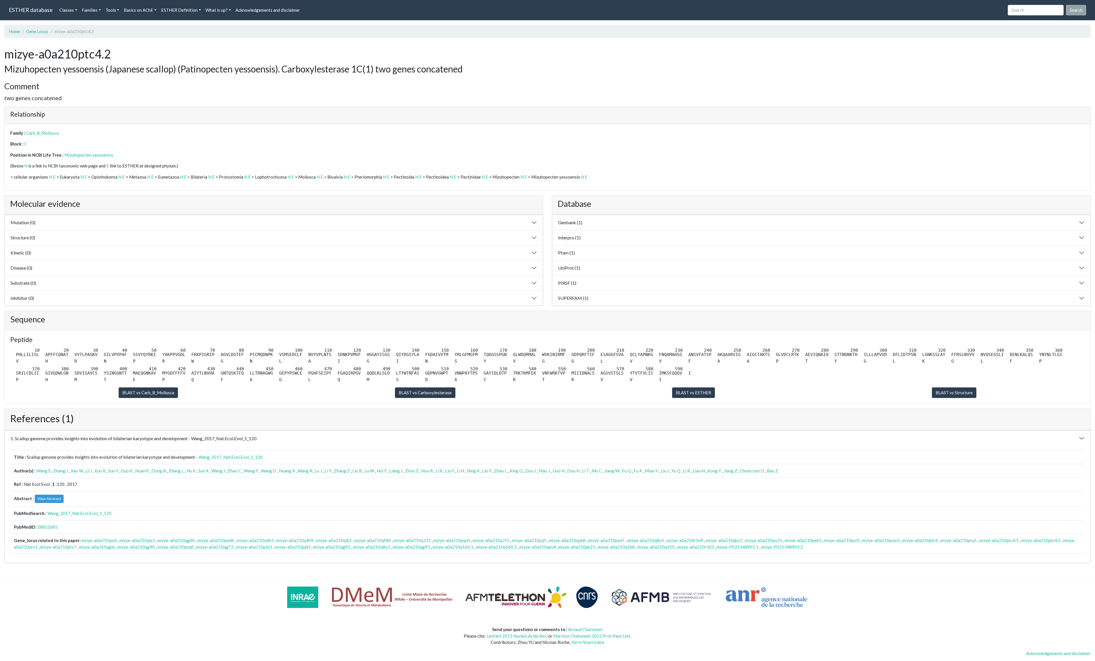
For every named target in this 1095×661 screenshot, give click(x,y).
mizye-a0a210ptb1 (254, 546)
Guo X (127, 470)
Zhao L (500, 470)
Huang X (287, 470)
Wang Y (251, 470)
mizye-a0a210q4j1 (334, 540)
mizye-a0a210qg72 (215, 546)
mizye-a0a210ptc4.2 (1040, 540)
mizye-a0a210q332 (412, 540)
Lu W (369, 470)
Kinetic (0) (21, 252)
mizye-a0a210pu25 (763, 540)
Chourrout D (752, 470)
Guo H (559, 470)
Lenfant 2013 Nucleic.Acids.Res (516, 635)
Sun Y (113, 470)
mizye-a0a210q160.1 (453, 546)
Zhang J (60, 470)
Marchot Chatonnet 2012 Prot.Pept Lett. (592, 635)
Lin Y (486, 470)
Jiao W (76, 470)
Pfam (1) (566, 252)
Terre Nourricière (587, 642)
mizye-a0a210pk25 (576, 546)
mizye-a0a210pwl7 (606, 540)
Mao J (544, 470)
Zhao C (234, 470)
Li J (89, 470)
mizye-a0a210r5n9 (685, 540)
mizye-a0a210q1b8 (616, 546)
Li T (585, 470)
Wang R (305, 470)
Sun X (203, 470)
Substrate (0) (23, 283)
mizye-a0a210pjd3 (293, 546)
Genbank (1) (570, 222)
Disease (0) (21, 267)
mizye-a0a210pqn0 (451, 540)
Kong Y (714, 470)
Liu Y (449, 470)
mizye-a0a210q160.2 (496, 546)
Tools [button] (111, 10)
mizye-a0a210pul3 (841, 540)
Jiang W (611, 470)
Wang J (218, 470)
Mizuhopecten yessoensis (88, 154)
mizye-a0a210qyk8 (567, 540)
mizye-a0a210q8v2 (371, 546)
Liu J (665, 470)
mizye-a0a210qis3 (137, 540)
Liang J (395, 470)
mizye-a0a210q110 (656, 546)
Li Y (328, 470)
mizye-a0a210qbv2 (724, 540)
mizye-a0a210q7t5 (491, 540)
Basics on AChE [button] (138, 10)
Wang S (43, 470)
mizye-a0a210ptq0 (175, 546)
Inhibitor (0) (22, 298)
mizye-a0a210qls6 (99, 540)
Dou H (573, 470)
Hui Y (382, 470)
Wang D (268, 470)
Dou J (530, 470)
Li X (439, 470)
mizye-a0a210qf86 (372, 540)
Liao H (699, 470)
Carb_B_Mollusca (42, 133)
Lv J (318, 470)
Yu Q (676, 470)
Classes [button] (66, 10)
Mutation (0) (23, 222)
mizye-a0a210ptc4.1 (999, 540)
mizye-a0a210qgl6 (97, 546)
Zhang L (176, 470)
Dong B (158, 470)
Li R (686, 470)
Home (14, 31)
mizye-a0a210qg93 (411, 546)
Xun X (100, 470)
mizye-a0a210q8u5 (645, 540)
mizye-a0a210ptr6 (920, 540)
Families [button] (90, 10)
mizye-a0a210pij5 (529, 540)
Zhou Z (412, 470)
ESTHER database (30, 10)
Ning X (473, 470)
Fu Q (626, 470)
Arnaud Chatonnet (585, 629)
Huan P (142, 470)
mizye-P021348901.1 (738, 546)
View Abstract (49, 498)
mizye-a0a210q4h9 (294, 540)
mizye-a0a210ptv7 (58, 546)
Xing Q (516, 470)
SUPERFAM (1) (573, 298)
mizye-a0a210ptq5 (958, 540)
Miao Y (651, 470)
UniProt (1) (569, 267)
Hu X (191, 470)
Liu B (357, 470)
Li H (460, 470)
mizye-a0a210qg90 (136, 546)
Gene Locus (37, 31)
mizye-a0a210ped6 (215, 540)
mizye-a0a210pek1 (803, 540)
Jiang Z (730, 470)
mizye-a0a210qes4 (537, 546)
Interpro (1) (569, 237)
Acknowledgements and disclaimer (268, 10)
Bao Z (772, 470)
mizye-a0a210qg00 (176, 540)
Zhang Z (342, 470)
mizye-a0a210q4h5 (255, 540)
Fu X (638, 470)
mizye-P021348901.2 (782, 546)
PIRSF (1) (567, 283)
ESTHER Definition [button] (179, 10)
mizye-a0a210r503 (695, 546)
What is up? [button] (217, 10)
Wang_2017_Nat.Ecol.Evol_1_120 (230, 457)
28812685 (47, 526)
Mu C (597, 470)
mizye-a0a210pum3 (881, 540)
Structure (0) (23, 237)
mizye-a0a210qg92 (331, 546)
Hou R (427, 470)
